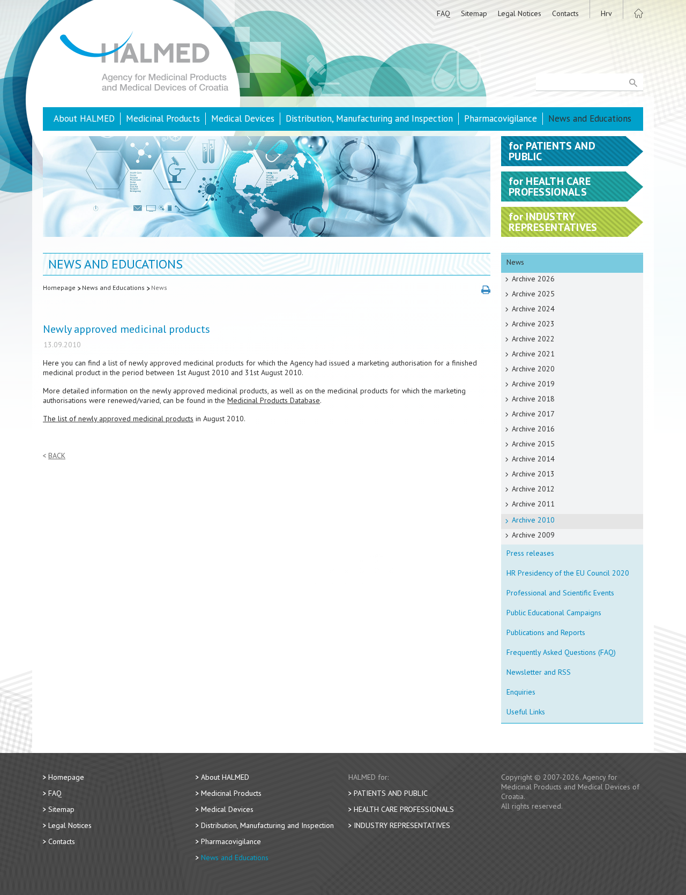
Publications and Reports (545, 632)
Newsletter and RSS (538, 672)
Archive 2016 (533, 429)
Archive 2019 (533, 384)
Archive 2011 (533, 504)
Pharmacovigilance (500, 118)
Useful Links (525, 712)
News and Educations (589, 118)
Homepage (59, 288)
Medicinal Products (163, 118)
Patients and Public (391, 793)
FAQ (443, 13)
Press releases (530, 553)
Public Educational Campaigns (553, 612)
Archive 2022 (533, 339)
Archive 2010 (533, 520)
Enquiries (520, 692)
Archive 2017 (533, 414)
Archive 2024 (533, 309)
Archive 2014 (533, 459)
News (159, 288)
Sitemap (474, 13)
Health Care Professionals (404, 809)
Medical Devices (242, 118)
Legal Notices (519, 13)
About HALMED (84, 118)
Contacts (565, 13)
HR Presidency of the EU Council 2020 (567, 573)
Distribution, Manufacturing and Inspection (369, 118)
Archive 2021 (533, 354)
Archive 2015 (533, 444)
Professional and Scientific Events (560, 593)
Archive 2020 (533, 369)
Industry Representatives (402, 825)
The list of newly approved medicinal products (118, 418)
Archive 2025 (533, 294)
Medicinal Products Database (273, 400)
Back (56, 455)
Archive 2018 (533, 399)
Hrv (606, 13)
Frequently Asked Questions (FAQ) (561, 652)
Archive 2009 (533, 535)
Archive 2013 (533, 474)
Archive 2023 (533, 324)
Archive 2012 (533, 489)
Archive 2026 (533, 279)
